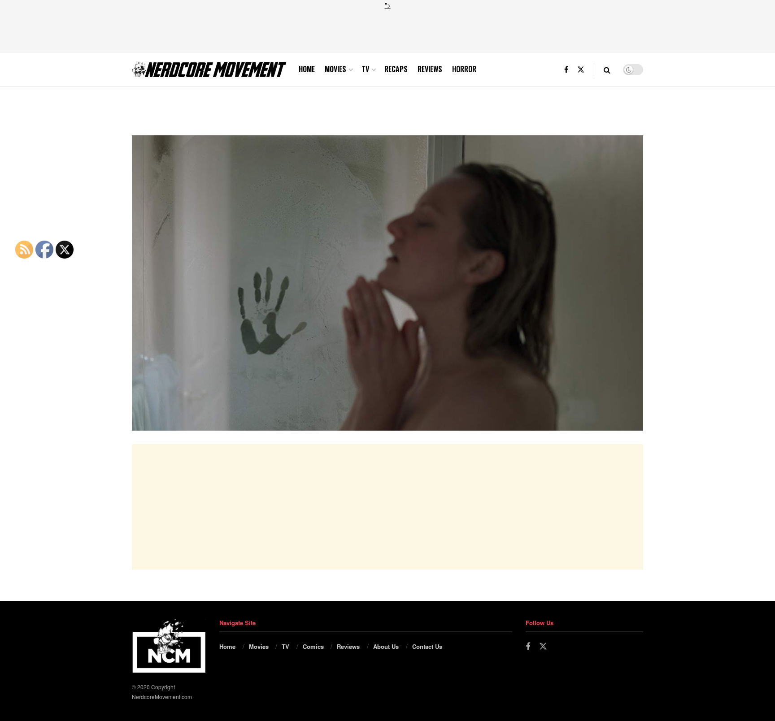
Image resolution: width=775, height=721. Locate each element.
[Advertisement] (387, 30)
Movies (335, 69)
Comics (313, 646)
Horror (464, 69)
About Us (386, 646)
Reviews (430, 69)
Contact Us (427, 646)
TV (365, 69)
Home (307, 69)
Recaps (396, 69)
